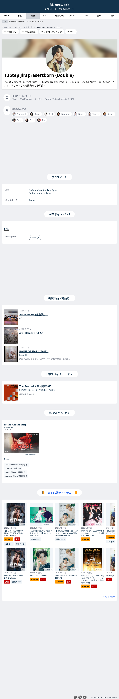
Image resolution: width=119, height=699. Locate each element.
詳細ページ (20, 544)
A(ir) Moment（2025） (31, 333)
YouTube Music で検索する (16, 464)
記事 (99, 15)
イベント (46, 15)
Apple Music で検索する (15, 472)
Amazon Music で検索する (16, 476)
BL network (59, 4)
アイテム (72, 15)
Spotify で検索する (13, 468)
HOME (6, 15)
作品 (20, 15)
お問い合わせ (112, 697)
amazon (8, 539)
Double (7, 459)
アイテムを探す (109, 597)
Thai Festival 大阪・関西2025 (35, 386)
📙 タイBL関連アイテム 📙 (59, 492)
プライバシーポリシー (97, 697)
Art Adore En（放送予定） (33, 314)
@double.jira (35, 237)
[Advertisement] (59, 147)
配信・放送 (59, 15)
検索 (112, 15)
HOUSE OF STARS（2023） (33, 351)
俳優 (33, 15)
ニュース (85, 15)
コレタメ (8, 544)
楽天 (17, 539)
